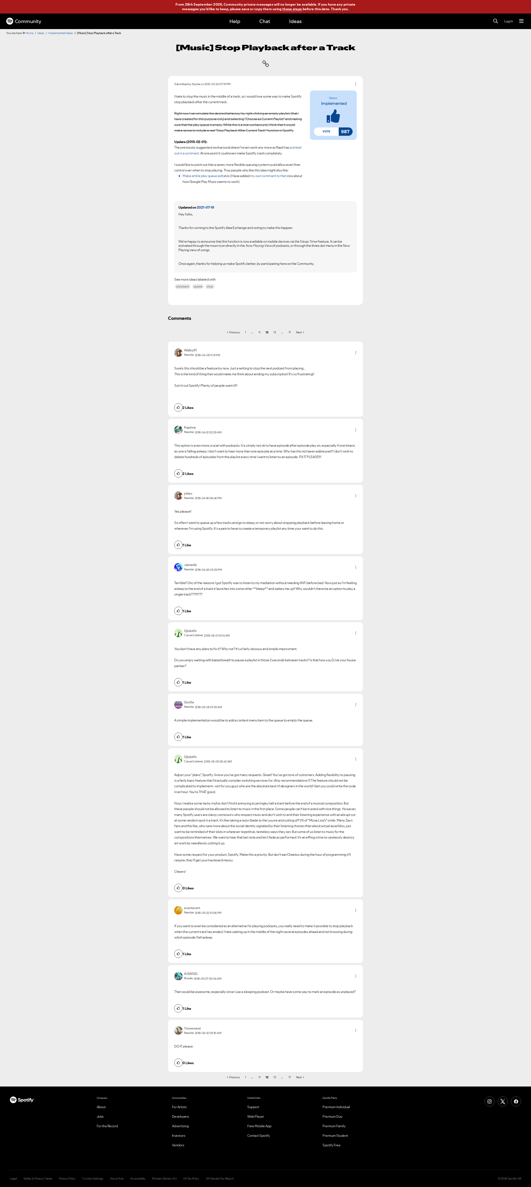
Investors (178, 1135)
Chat (264, 21)
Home (29, 33)
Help (234, 21)
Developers (180, 1116)
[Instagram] (489, 1101)
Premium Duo (332, 1116)
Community (28, 21)
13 (274, 332)
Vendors (178, 1145)
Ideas (295, 21)
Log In (508, 21)
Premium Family (334, 1126)
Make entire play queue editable (206, 176)
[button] (326, 131)
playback (182, 286)
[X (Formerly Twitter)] (503, 1101)
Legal (13, 1178)
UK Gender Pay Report (220, 1178)
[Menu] (521, 21)
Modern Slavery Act (164, 1178)
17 (290, 332)
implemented (334, 103)
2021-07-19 (205, 207)
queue (198, 286)
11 (259, 332)
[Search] (495, 21)
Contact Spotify (258, 1135)
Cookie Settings (92, 1178)
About (101, 1107)
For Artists (179, 1107)
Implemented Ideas (60, 33)
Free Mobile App (259, 1126)
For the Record (107, 1126)
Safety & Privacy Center (37, 1178)
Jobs (100, 1116)
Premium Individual (336, 1107)
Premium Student (335, 1135)
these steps (292, 9)
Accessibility (138, 1178)
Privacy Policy (67, 1178)
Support (253, 1107)
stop (210, 286)
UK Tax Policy (191, 1178)
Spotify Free (331, 1145)
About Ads (117, 1178)
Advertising (180, 1126)
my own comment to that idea (271, 176)
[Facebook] (516, 1101)
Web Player (255, 1116)
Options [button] (356, 84)
